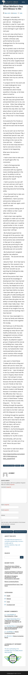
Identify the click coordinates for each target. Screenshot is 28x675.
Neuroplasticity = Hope (11, 616)
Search (7, 553)
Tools (20, 13)
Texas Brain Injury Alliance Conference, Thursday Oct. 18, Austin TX (13, 567)
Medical (9, 599)
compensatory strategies (9, 465)
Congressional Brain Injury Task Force (14, 585)
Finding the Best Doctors (19, 531)
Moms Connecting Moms (12, 581)
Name (5, 504)
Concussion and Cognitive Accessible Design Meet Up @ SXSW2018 (14, 627)
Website (3, 515)
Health (8, 596)
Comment (6, 487)
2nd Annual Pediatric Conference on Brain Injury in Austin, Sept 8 (14, 572)
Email (5, 510)
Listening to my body (7, 531)
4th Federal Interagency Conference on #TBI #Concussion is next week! (12, 577)
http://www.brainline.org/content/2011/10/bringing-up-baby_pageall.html (14, 456)
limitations (18, 465)
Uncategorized (11, 605)
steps (22, 465)
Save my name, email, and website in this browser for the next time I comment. (13, 523)
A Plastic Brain (10, 673)
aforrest (15, 13)
